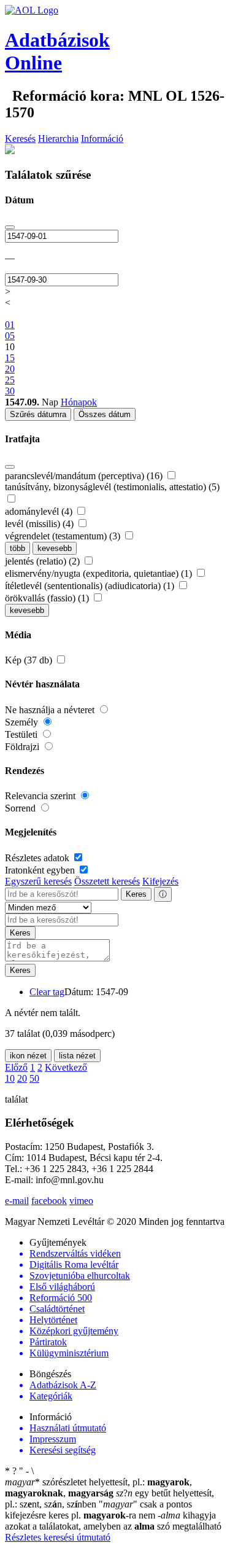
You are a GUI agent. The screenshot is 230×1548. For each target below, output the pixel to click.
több (17, 548)
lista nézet (77, 1055)
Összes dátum (105, 414)
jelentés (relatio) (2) (43, 561)
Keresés (20, 138)
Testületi (22, 734)
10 (10, 1078)
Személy (22, 722)
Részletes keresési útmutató (57, 1537)
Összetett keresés (107, 881)
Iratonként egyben (41, 870)
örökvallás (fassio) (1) (48, 598)
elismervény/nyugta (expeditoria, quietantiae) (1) (99, 573)
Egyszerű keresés (38, 881)
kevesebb (54, 548)
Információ (102, 138)
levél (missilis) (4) (40, 523)
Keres (136, 894)
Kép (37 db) (30, 660)
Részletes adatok (38, 858)
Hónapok (79, 402)
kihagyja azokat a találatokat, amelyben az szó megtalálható (113, 1520)
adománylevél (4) (40, 511)
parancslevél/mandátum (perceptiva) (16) (85, 476)
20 (22, 1078)
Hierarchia (58, 138)
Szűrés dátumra (38, 414)
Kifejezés (160, 881)
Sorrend (21, 808)
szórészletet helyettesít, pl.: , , (98, 1487)
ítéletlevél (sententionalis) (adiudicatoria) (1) (91, 585)
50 (34, 1078)
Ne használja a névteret (51, 710)
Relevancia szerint (41, 796)
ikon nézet (28, 1055)
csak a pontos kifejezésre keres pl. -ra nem (98, 1509)
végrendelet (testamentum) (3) (64, 536)
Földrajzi (23, 746)
